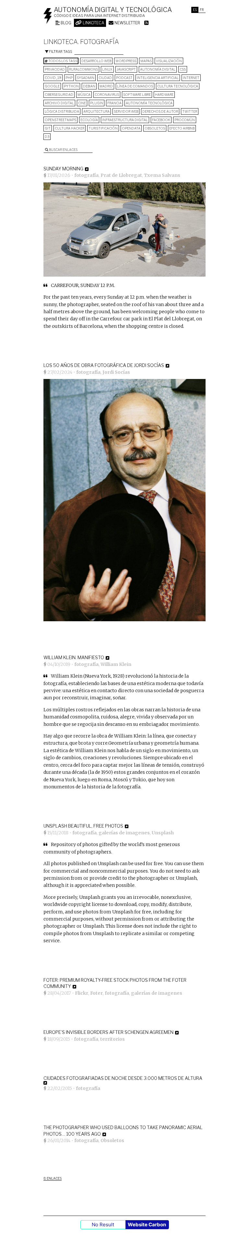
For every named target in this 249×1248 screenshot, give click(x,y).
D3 (47, 137)
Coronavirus (107, 95)
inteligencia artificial (158, 78)
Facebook (161, 120)
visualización (169, 61)
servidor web (126, 111)
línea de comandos (135, 86)
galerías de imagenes (124, 833)
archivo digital (59, 103)
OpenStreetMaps (60, 120)
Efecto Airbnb (182, 128)
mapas (146, 61)
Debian (89, 86)
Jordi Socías (116, 372)
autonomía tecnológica (149, 103)
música (83, 95)
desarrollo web (96, 61)
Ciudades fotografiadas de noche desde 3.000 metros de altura (122, 1078)
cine (82, 103)
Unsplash (163, 833)
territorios (112, 1039)
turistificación (103, 128)
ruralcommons (83, 69)
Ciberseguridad (59, 95)
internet (191, 78)
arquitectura (96, 111)
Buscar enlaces (62, 150)
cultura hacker (69, 128)
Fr (202, 10)
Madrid (106, 86)
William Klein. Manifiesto (73, 657)
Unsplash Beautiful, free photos (83, 826)
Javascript (126, 69)
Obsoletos (155, 128)
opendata (131, 128)
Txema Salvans (162, 175)
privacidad (55, 69)
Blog (65, 22)
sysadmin (85, 78)
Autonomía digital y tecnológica (113, 10)
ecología (89, 120)
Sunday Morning (63, 168)
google (52, 86)
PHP (69, 78)
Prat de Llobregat (121, 175)
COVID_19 (53, 78)
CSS (183, 69)
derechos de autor (160, 111)
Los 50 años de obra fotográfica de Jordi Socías (103, 365)
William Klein (116, 664)
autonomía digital (157, 69)
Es (195, 10)
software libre (137, 95)
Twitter (189, 111)
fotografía (86, 175)
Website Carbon (147, 1224)
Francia (114, 103)
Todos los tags (62, 61)
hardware (164, 95)
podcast (124, 78)
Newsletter (126, 22)
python (71, 86)
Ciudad (105, 78)
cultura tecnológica (177, 86)
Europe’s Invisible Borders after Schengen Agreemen (108, 1032)
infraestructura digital (125, 120)
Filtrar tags (60, 51)
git (48, 128)
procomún (184, 120)
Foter (96, 993)
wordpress (125, 61)
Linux (107, 69)
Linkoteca (93, 22)
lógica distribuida (62, 111)
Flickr (81, 993)
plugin (96, 103)
